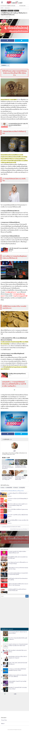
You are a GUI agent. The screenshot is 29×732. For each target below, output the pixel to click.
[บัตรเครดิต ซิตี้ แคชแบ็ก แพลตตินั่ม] (14, 53)
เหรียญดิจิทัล (22, 487)
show (7, 65)
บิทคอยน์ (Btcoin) (10, 10)
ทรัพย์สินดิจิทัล (9, 487)
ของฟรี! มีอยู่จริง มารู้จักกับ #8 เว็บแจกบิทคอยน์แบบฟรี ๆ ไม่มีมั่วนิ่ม (11, 526)
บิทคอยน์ (16, 487)
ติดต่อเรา (3, 723)
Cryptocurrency (3, 10)
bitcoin (3, 487)
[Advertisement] (14, 612)
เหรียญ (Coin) (17, 10)
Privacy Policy (4, 720)
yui (15, 451)
